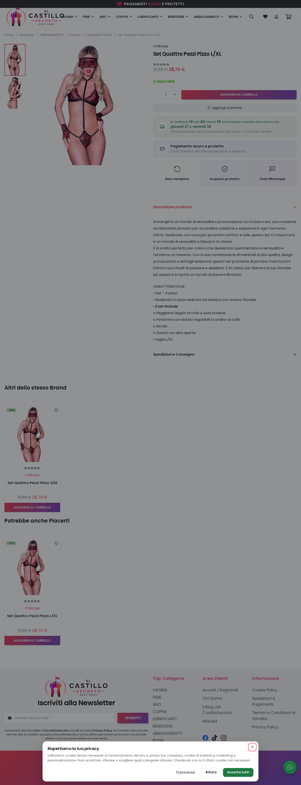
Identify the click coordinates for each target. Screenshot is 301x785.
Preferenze (185, 772)
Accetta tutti (238, 772)
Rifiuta (211, 772)
